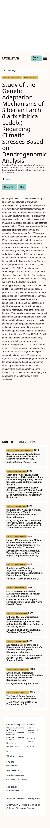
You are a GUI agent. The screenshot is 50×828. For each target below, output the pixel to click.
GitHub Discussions (14, 756)
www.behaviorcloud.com (16, 780)
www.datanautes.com (15, 775)
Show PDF (9, 187)
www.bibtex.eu (12, 765)
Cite (22, 187)
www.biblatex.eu (13, 770)
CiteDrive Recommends (33, 729)
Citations (30, 732)
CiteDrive (31, 742)
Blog (8, 751)
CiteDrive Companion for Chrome (15, 729)
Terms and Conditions (15, 798)
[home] (10, 59)
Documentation (12, 746)
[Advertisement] (25, 25)
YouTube (30, 746)
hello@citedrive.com (14, 790)
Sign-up (36, 58)
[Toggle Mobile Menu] (45, 58)
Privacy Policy (34, 798)
